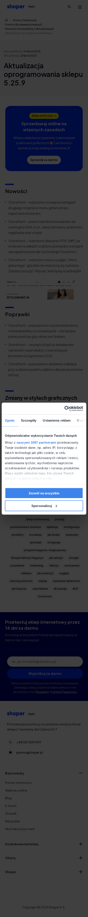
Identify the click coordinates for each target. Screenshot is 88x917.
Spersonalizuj (41, 505)
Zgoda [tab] (10, 420)
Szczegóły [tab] (29, 420)
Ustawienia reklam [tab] (56, 420)
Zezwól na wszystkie (44, 493)
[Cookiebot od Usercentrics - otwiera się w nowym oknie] (64, 408)
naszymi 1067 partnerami (36, 442)
